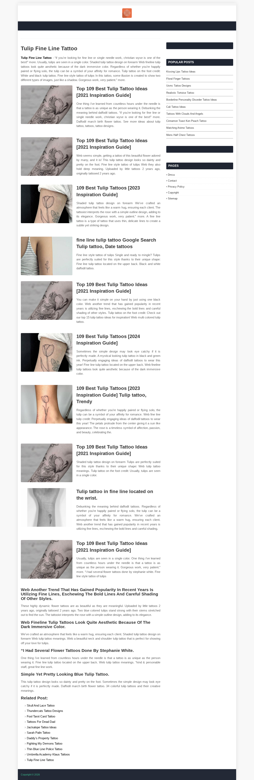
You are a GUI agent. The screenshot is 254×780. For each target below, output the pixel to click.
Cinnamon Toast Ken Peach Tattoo (186, 120)
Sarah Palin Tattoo (38, 732)
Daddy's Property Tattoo (42, 738)
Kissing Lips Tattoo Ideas (180, 71)
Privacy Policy (176, 186)
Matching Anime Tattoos (180, 127)
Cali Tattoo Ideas (176, 106)
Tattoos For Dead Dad (41, 721)
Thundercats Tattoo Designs (45, 710)
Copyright (173, 192)
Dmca (171, 174)
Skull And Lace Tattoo (41, 705)
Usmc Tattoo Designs (178, 85)
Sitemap (172, 198)
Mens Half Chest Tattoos (180, 134)
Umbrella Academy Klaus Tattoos (48, 754)
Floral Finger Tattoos (178, 78)
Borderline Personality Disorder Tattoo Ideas (191, 99)
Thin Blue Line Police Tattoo (44, 749)
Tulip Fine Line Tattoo (36, 57)
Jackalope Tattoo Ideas (42, 727)
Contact (172, 180)
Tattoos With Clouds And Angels (184, 113)
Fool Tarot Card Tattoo (41, 716)
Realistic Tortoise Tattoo (180, 92)
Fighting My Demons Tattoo (44, 743)
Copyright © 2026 (30, 774)
